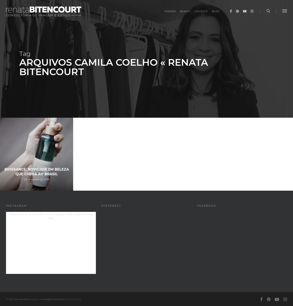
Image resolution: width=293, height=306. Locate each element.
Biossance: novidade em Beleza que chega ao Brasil (37, 171)
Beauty (185, 11)
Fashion (170, 11)
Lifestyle (201, 11)
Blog (215, 11)
